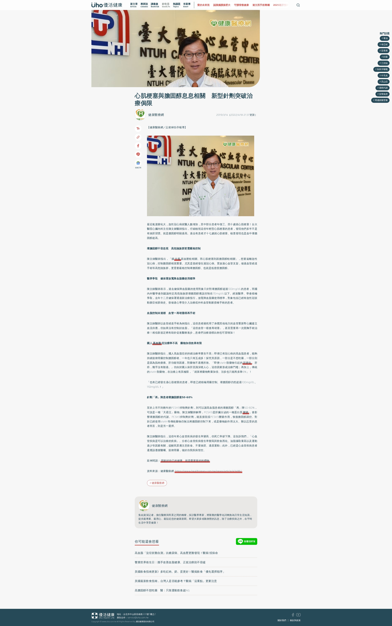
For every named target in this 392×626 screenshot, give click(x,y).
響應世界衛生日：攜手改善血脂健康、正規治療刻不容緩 (170, 562)
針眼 (385, 56)
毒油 (385, 38)
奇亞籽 (384, 44)
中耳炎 (384, 75)
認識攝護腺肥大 (208, 5)
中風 (177, 259)
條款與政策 (295, 620)
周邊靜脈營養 (381, 100)
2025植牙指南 (267, 5)
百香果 (384, 50)
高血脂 (157, 343)
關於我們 (282, 620)
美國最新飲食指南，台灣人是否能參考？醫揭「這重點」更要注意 (176, 581)
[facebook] (293, 615)
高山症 (384, 81)
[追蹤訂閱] (138, 163)
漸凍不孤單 (285, 5)
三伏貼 (384, 63)
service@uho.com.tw (138, 617)
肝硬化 (247, 363)
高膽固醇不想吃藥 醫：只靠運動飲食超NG (162, 590)
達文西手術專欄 (247, 5)
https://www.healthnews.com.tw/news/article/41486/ (208, 471)
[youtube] (298, 615)
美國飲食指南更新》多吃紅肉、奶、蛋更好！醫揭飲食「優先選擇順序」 (180, 572)
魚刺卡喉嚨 (382, 69)
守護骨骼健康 (227, 5)
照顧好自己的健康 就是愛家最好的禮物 (185, 461)
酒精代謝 (383, 87)
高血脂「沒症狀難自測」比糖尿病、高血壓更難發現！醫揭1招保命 (176, 553)
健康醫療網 (156, 114)
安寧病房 (383, 94)
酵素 (246, 412)
